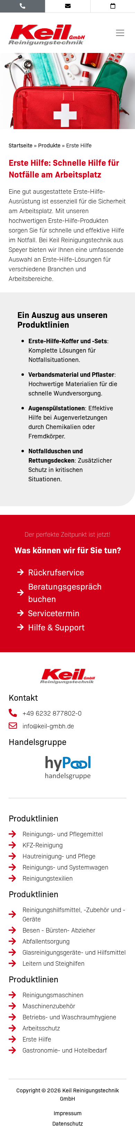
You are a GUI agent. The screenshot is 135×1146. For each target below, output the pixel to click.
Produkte (49, 145)
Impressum (68, 1113)
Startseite (21, 145)
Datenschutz (67, 1123)
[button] (12, 1133)
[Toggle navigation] (120, 32)
